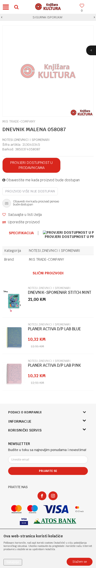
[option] (48, 17)
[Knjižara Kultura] (48, 6)
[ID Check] (79, 509)
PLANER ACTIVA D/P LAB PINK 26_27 (54, 367)
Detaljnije (13, 562)
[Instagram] (53, 495)
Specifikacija (21, 233)
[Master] (16, 509)
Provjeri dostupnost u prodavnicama (31, 165)
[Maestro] (32, 509)
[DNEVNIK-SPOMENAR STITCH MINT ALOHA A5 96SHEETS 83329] (14, 301)
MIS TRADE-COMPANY (46, 259)
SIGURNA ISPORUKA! (47, 17)
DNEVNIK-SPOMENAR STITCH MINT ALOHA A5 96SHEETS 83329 (59, 294)
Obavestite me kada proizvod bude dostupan (42, 180)
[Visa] (56, 509)
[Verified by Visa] (24, 521)
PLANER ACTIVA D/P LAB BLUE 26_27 (54, 331)
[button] (16, 7)
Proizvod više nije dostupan (30, 191)
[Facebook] (42, 495)
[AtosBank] (55, 521)
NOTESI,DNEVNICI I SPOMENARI (26, 140)
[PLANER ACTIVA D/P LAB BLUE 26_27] (14, 337)
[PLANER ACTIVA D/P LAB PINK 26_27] (14, 374)
